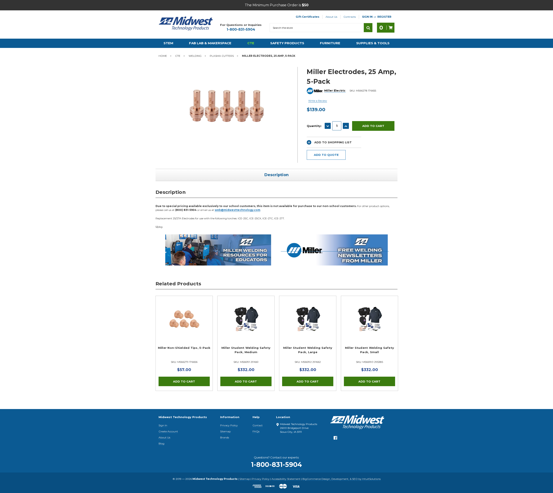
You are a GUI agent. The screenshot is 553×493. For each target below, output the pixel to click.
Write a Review (317, 100)
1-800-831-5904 (241, 29)
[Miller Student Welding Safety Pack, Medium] (246, 324)
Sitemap (225, 431)
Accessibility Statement (286, 478)
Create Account (168, 431)
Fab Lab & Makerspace (210, 43)
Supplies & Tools (372, 43)
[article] (184, 343)
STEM (168, 43)
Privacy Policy (229, 425)
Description (276, 174)
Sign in (367, 16)
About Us (331, 16)
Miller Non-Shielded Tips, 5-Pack (184, 347)
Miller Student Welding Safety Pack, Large (307, 350)
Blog (161, 443)
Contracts (349, 16)
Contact (258, 425)
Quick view (184, 319)
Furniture (330, 43)
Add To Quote (326, 154)
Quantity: (314, 126)
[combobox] (317, 27)
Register (384, 16)
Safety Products (287, 43)
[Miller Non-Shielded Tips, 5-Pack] (184, 324)
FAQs (256, 431)
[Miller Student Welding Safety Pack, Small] (369, 324)
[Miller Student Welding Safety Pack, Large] (308, 324)
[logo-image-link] (186, 23)
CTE (250, 43)
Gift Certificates (307, 16)
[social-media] (335, 439)
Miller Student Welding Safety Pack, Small (369, 350)
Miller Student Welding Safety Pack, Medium (245, 350)
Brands (224, 437)
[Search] (368, 27)
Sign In (163, 425)
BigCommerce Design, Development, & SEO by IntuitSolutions (341, 478)
